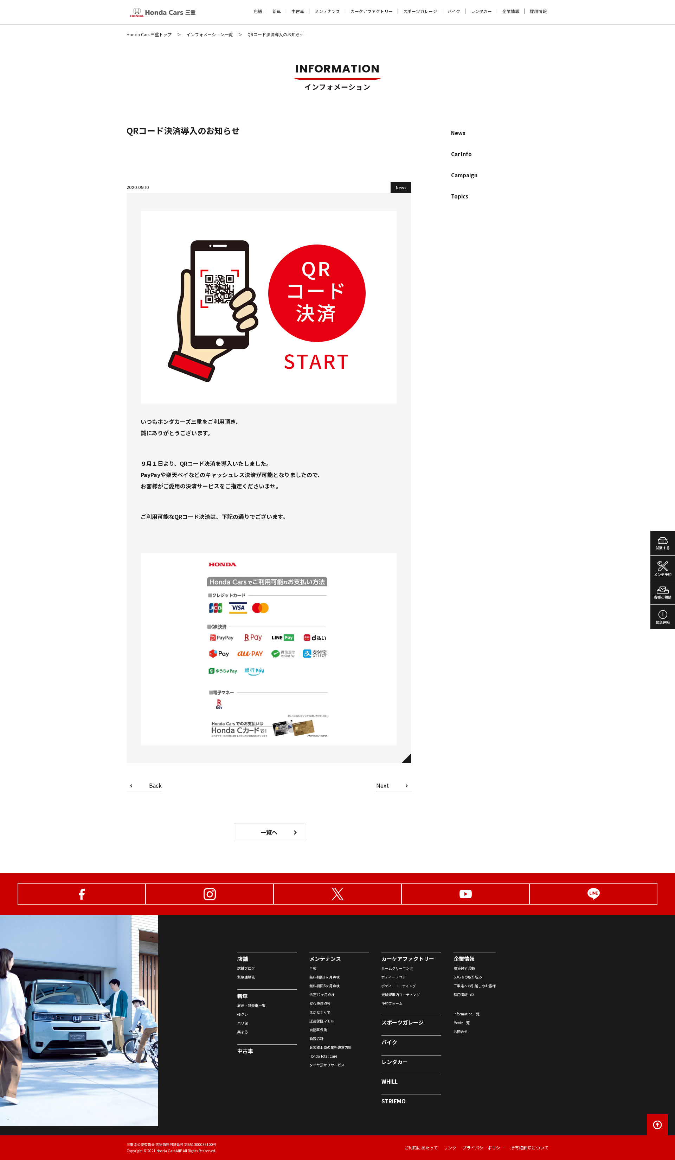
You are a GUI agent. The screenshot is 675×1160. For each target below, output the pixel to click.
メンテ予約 (662, 574)
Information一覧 (467, 1013)
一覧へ (269, 832)
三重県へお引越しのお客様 (475, 985)
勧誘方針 (316, 1038)
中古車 (297, 11)
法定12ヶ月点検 (322, 994)
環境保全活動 (464, 968)
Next (382, 786)
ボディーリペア (393, 977)
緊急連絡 (663, 622)
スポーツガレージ (420, 11)
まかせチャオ (319, 1012)
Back (155, 786)
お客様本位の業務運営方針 (330, 1047)
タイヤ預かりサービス (327, 1064)
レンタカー (481, 11)
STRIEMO (393, 1101)
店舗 (257, 11)
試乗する (663, 547)
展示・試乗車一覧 (251, 1005)
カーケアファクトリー (372, 11)
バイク (454, 11)
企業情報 (510, 11)
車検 (312, 968)
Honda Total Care (323, 1056)
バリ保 (242, 1023)
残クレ (242, 1014)
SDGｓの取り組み (468, 977)
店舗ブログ (246, 968)
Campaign (464, 175)
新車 (276, 11)
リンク (450, 1148)
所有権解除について (529, 1148)
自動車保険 (318, 1029)
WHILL (389, 1081)
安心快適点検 (319, 1003)
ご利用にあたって (421, 1148)
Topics (459, 196)
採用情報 (538, 11)
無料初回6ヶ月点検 (324, 985)
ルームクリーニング (397, 968)
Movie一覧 (462, 1022)
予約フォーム (392, 1003)
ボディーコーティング (398, 985)
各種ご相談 (662, 597)
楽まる (242, 1031)
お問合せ (461, 1031)
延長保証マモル (321, 1020)
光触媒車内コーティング (400, 994)
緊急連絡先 (246, 977)
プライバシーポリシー (483, 1148)
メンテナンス (327, 11)
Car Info (461, 154)
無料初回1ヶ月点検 (324, 977)
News (458, 133)
